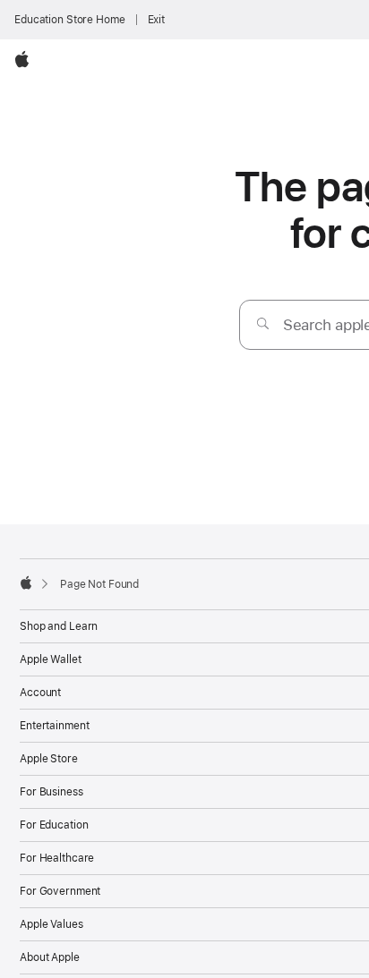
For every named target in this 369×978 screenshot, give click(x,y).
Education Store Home (69, 19)
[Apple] (26, 582)
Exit (157, 19)
